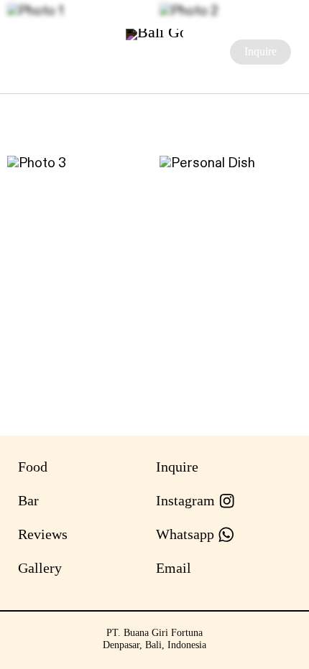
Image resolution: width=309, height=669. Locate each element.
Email (173, 568)
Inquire (260, 51)
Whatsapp (187, 534)
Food (32, 466)
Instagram (187, 500)
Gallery (40, 568)
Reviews (43, 534)
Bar (28, 500)
